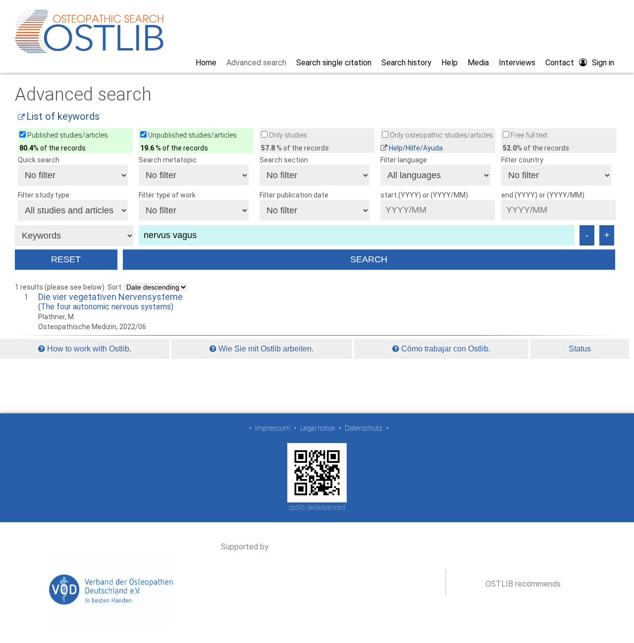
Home (206, 62)
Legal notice (317, 428)
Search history (406, 62)
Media (478, 62)
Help (449, 62)
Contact (559, 62)
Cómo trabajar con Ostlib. (444, 349)
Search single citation (333, 62)
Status (580, 349)
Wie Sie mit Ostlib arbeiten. (265, 349)
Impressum (272, 428)
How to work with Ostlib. (88, 349)
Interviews (517, 62)
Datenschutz (363, 428)
